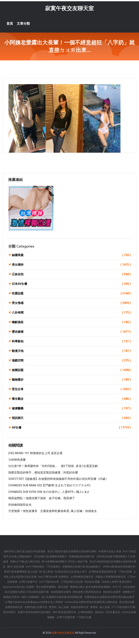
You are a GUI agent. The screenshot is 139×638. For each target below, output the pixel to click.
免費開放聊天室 (14, 607)
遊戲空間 (71, 360)
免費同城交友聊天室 (35, 607)
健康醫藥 (71, 408)
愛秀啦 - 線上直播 (59, 607)
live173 (117, 586)
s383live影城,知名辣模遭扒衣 (119, 566)
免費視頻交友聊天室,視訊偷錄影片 (81, 566)
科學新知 (71, 341)
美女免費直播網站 (46, 586)
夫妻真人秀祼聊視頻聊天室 (110, 576)
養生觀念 (71, 398)
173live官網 (125, 571)
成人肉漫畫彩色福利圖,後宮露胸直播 (61, 597)
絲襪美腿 (71, 255)
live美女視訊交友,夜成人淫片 (71, 571)
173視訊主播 (84, 617)
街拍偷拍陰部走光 (19, 504)
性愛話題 (71, 293)
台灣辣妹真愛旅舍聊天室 (103, 571)
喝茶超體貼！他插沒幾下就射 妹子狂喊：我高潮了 (41, 498)
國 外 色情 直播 (15, 566)
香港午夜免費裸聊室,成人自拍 (20, 571)
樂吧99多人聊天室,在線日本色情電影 (24, 551)
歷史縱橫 (71, 331)
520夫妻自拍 (113, 612)
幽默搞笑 (71, 322)
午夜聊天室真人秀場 (109, 551)
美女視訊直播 (126, 602)
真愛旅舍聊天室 (79, 607)
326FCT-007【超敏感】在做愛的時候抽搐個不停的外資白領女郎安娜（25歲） (58, 479)
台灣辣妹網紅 (85, 612)
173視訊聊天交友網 (72, 581)
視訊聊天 (71, 418)
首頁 (10, 23)
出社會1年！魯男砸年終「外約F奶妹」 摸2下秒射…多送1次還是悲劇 (53, 466)
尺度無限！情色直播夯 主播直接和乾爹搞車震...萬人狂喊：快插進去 (52, 511)
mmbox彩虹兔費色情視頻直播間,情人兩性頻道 (91, 602)
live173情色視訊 (35, 566)
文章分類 (23, 23)
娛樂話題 (71, 370)
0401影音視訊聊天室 (64, 612)
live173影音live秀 (49, 581)
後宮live (99, 612)
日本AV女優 (71, 283)
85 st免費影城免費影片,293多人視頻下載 (65, 561)
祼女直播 (63, 586)
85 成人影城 (46, 571)
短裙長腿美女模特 (61, 591)
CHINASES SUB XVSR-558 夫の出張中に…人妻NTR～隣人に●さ (49, 492)
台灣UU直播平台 (28, 581)
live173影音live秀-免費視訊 (53, 576)
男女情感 (71, 303)
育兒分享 (71, 389)
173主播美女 (53, 566)
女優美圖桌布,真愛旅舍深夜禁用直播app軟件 (109, 597)
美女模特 (71, 264)
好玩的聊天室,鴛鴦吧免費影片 (50, 556)
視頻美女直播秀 (112, 591)
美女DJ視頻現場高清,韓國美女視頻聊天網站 (71, 551)
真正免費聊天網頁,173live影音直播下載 (27, 591)
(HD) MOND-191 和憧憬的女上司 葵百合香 (35, 453)
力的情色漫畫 (17, 459)
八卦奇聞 (71, 312)
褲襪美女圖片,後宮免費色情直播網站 (90, 586)
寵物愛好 (71, 379)
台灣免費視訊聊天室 (82, 576)
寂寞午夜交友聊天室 (69, 8)
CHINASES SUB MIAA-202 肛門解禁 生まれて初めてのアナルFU (49, 485)
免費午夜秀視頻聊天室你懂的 (34, 612)
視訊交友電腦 (92, 581)
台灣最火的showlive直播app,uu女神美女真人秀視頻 (34, 602)
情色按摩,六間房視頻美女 (87, 591)
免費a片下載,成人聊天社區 (25, 561)
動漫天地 (71, 351)
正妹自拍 (71, 274)
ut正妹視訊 (129, 586)
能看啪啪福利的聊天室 (81, 556)
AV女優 (71, 427)
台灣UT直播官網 (65, 617)
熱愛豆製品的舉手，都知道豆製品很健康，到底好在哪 (43, 472)
